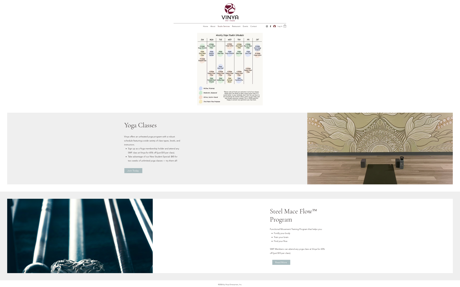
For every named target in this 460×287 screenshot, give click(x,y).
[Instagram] (267, 26)
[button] (285, 26)
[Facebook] (270, 26)
